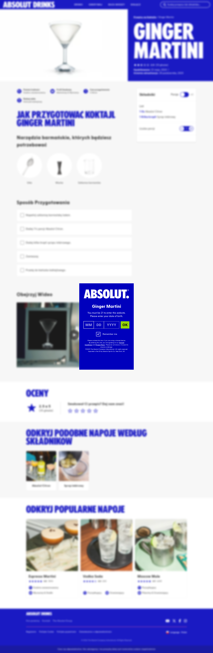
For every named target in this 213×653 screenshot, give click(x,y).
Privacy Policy (100, 345)
